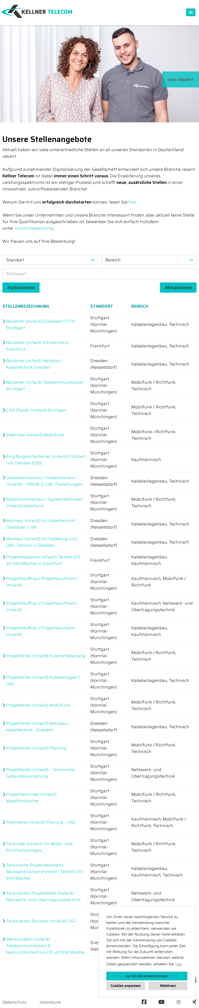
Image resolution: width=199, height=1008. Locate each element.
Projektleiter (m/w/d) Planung (36, 748)
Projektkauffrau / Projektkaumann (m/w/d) (40, 631)
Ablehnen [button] (168, 985)
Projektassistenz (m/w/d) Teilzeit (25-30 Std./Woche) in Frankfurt (44, 560)
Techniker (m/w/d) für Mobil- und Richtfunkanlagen (39, 847)
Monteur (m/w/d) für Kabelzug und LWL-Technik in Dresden (41, 542)
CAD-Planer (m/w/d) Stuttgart (36, 410)
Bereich (139, 306)
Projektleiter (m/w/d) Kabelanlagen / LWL (43, 680)
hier (132, 202)
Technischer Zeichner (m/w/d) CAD (41, 921)
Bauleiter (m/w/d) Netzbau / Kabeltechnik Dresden (34, 364)
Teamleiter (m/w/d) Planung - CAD (40, 822)
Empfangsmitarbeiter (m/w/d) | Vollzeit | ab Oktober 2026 (46, 459)
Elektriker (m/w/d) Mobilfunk (35, 435)
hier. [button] (178, 964)
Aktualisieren (178, 287)
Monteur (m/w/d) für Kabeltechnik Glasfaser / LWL (40, 524)
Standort (101, 306)
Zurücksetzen (21, 287)
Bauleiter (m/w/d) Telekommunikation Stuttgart (44, 385)
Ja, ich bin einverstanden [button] (147, 976)
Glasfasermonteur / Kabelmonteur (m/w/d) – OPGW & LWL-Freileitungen (44, 481)
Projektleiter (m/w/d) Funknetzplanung (45, 656)
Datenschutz (14, 1002)
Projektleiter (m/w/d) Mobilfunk (38, 705)
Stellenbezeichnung (25, 306)
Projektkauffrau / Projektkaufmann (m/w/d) (41, 581)
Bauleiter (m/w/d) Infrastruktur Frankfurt (37, 345)
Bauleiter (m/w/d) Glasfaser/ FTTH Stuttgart (40, 324)
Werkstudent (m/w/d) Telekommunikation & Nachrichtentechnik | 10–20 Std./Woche (45, 946)
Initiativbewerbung (34, 228)
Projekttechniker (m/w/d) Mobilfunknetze (31, 797)
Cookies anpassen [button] (126, 985)
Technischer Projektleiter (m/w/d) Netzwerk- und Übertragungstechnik (43, 896)
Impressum (50, 1002)
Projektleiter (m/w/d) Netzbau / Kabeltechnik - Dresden (37, 726)
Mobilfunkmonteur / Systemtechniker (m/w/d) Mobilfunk (44, 502)
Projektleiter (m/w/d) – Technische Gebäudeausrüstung (40, 773)
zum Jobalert (181, 79)
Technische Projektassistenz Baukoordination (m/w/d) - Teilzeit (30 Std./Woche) (44, 872)
